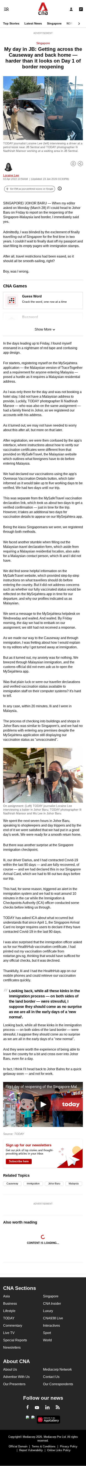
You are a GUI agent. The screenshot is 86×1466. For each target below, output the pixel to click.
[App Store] (33, 1418)
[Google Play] (27, 1418)
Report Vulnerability (31, 1450)
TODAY (9, 1318)
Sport (47, 1333)
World (47, 1340)
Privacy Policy (68, 1446)
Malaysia (73, 1183)
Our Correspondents (58, 1384)
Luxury (48, 1311)
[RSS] (58, 1408)
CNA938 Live (53, 1318)
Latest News (33, 23)
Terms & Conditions (44, 1446)
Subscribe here (19, 1161)
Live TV (9, 1333)
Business (10, 1303)
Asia (6, 1296)
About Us (10, 1369)
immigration (33, 1183)
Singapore (54, 23)
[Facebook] (28, 1408)
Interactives (51, 1325)
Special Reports (15, 1340)
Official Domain (18, 1446)
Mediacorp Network (57, 1369)
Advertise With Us (16, 1377)
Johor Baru (54, 1183)
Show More (43, 329)
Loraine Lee (11, 175)
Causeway (12, 1183)
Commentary (12, 1325)
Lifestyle (9, 1311)
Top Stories (11, 23)
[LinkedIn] (47, 1408)
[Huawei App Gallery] (48, 1420)
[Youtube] (37, 1408)
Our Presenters (14, 1384)
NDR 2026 (73, 23)
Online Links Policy (59, 1450)
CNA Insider (52, 1303)
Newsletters (12, 1347)
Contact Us (51, 1377)
